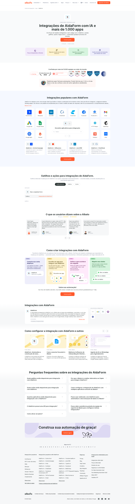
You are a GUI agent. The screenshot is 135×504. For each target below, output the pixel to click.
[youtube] (105, 499)
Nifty (26, 464)
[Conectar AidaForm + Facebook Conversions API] (94, 112)
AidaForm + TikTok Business (46, 475)
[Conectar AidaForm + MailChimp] (105, 123)
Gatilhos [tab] (70, 184)
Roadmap (82, 471)
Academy (82, 466)
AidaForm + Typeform (65, 463)
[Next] (69, 238)
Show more (28, 480)
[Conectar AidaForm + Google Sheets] (40, 123)
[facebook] (98, 499)
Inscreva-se (93, 2)
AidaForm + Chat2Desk (45, 468)
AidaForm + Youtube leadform (67, 458)
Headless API (94, 477)
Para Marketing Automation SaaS (99, 472)
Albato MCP (94, 475)
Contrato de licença (39, 493)
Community (82, 473)
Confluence (28, 459)
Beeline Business (29, 474)
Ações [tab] (77, 184)
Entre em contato (106, 493)
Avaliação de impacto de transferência (85, 493)
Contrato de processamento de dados (66, 493)
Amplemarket (28, 476)
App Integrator (83, 468)
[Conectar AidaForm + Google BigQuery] (29, 134)
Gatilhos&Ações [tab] (60, 184)
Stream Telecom (29, 471)
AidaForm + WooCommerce (66, 475)
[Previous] (65, 238)
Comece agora (67, 433)
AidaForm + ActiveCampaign (46, 461)
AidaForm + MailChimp (65, 468)
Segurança (98, 493)
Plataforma (45, 2)
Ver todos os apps (29, 483)
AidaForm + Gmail (43, 478)
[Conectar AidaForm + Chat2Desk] (62, 112)
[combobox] (68, 132)
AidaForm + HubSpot (44, 466)
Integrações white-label (97, 460)
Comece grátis (67, 39)
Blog (81, 461)
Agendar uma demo (104, 2)
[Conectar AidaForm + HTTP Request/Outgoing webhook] (95, 123)
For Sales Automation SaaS (97, 470)
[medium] (108, 499)
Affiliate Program (84, 475)
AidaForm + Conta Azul (45, 458)
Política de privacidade (51, 493)
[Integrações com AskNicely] (108, 311)
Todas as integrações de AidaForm (48, 483)
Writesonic (27, 469)
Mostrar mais (28, 105)
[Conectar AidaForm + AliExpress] (40, 112)
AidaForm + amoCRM (64, 461)
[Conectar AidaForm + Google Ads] (29, 123)
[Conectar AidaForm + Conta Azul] (72, 112)
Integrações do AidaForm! (45, 196)
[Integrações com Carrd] (92, 316)
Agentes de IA (83, 478)
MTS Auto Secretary (30, 461)
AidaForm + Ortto (43, 463)
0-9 (41, 447)
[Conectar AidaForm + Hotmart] (40, 134)
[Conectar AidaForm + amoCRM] (51, 112)
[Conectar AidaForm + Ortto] (105, 134)
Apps (62, 2)
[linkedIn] (102, 499)
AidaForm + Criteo (64, 478)
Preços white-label (96, 462)
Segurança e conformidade (98, 467)
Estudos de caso (95, 465)
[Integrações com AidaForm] (103, 311)
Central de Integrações (29, 8)
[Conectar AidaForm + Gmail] (105, 112)
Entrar (86, 2)
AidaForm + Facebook (65, 466)
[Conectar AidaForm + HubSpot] (95, 134)
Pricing (81, 458)
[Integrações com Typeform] (92, 311)
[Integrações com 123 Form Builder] (98, 311)
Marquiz (27, 466)
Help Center (83, 463)
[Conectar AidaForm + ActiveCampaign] (29, 112)
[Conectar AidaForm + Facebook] (83, 112)
